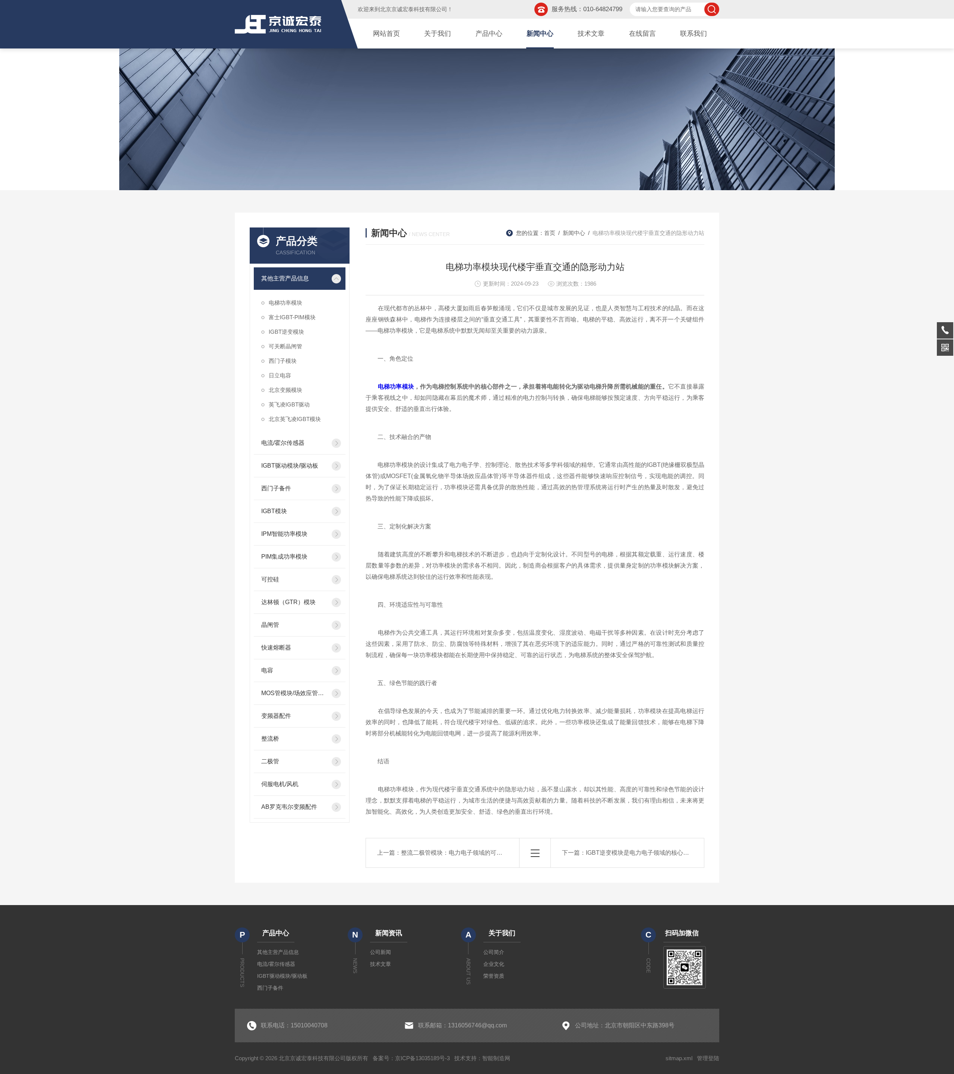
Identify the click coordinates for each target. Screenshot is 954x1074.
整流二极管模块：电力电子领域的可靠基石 (457, 853)
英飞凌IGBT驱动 (289, 404)
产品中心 (489, 33)
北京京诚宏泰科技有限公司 (413, 9)
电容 (267, 670)
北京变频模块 (285, 390)
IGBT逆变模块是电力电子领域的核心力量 (640, 853)
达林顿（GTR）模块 (288, 602)
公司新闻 (380, 952)
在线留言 (642, 33)
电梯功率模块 (285, 302)
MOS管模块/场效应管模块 (294, 693)
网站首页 (386, 33)
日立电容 (280, 375)
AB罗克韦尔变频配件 (289, 807)
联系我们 (693, 33)
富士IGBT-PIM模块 (292, 317)
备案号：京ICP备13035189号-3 (411, 1058)
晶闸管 (270, 625)
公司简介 (493, 952)
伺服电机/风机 (279, 784)
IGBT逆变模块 (286, 332)
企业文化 (493, 964)
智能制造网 (496, 1058)
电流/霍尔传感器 (282, 443)
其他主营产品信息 (285, 278)
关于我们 (437, 33)
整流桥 (270, 738)
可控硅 (270, 579)
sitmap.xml (679, 1058)
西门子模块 (283, 361)
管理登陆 (708, 1058)
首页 (549, 233)
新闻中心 (540, 33)
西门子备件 (276, 488)
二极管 (270, 761)
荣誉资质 (493, 976)
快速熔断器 (276, 647)
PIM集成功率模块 (284, 556)
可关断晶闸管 (285, 346)
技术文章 (591, 33)
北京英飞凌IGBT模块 (295, 419)
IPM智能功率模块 (284, 534)
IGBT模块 (274, 511)
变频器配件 (276, 716)
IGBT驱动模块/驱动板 (289, 465)
